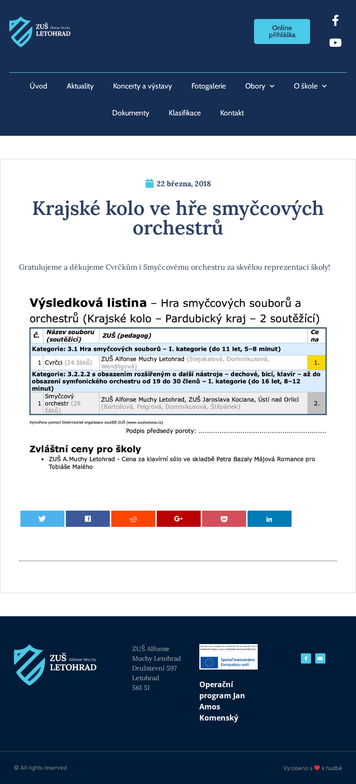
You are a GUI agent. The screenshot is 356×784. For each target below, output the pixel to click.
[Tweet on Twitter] (42, 519)
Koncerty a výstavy (142, 86)
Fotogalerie (208, 86)
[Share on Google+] (179, 519)
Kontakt (232, 112)
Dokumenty (130, 112)
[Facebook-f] (335, 20)
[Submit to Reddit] (133, 519)
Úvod (38, 86)
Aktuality (80, 86)
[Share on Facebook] (88, 519)
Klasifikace (185, 112)
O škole (306, 86)
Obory (255, 86)
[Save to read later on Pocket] (224, 519)
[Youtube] (335, 43)
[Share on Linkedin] (270, 519)
